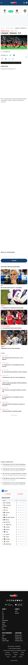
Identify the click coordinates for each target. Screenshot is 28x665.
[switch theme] (24, 3)
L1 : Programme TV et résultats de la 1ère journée (13, 365)
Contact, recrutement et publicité (14, 648)
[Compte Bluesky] (19, 600)
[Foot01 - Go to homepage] (14, 596)
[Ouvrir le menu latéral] (1, 2)
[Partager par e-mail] (13, 59)
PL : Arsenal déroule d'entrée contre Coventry (14, 372)
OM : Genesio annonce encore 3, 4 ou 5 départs (12, 358)
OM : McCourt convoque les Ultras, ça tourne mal (14, 390)
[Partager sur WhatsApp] (10, 55)
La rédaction (7, 652)
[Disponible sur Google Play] (9, 604)
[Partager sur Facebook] (14, 55)
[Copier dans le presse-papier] (9, 59)
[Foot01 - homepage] (14, 2)
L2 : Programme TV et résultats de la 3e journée (12, 397)
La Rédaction (6, 51)
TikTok (8, 656)
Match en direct (8, 654)
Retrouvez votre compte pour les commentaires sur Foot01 (15, 650)
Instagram (22, 654)
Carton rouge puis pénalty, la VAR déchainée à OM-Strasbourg (14, 383)
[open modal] (26, 2)
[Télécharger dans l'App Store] (18, 604)
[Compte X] (7, 600)
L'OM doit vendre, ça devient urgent (11, 411)
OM (2, 285)
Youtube (15, 654)
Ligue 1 (3, 305)
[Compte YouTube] (17, 600)
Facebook (14, 656)
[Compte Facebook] (9, 600)
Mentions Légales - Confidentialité (14, 646)
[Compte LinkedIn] (13, 600)
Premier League (5, 31)
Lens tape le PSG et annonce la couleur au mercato (13, 405)
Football (22, 652)
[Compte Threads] (21, 600)
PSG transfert (15, 652)
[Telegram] (5, 59)
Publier (14, 260)
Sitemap (20, 656)
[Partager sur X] (2, 59)
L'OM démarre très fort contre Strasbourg (13, 377)
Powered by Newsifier (14, 660)
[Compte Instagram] (11, 600)
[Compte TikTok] (15, 600)
